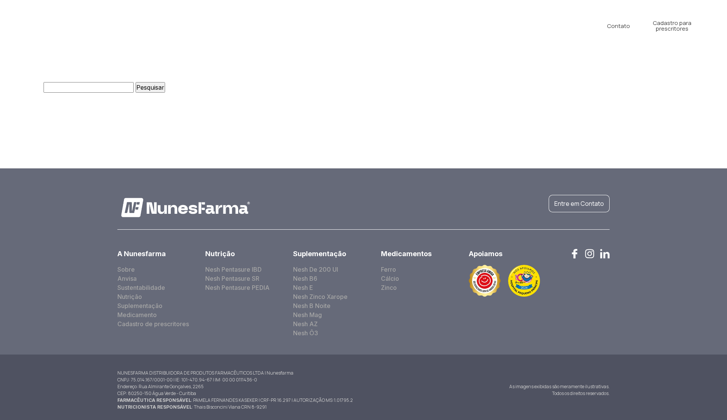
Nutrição (277, 26)
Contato (618, 26)
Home (184, 26)
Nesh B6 (305, 278)
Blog (426, 26)
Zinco (389, 287)
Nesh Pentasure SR (232, 278)
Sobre (126, 269)
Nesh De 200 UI (315, 269)
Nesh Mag (307, 315)
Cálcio (390, 278)
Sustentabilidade (141, 287)
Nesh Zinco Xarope (320, 296)
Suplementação (328, 26)
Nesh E (303, 287)
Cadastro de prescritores (153, 324)
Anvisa (127, 278)
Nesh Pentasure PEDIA (237, 287)
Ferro (388, 269)
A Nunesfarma (229, 26)
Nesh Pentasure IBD (233, 269)
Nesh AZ (305, 324)
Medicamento (385, 26)
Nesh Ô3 (305, 333)
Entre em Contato (579, 203)
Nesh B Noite (312, 306)
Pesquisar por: (21, 87)
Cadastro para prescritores (672, 26)
